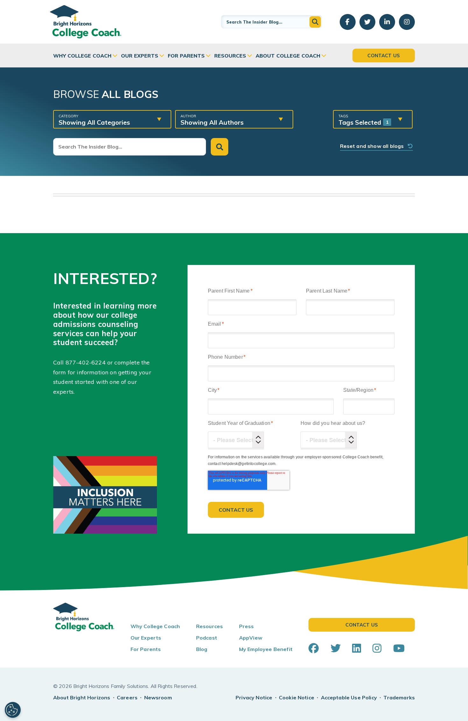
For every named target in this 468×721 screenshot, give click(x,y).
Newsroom (158, 697)
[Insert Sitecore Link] (106, 362)
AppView (250, 637)
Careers (127, 697)
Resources (230, 55)
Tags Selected (363, 120)
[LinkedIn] (356, 648)
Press (246, 626)
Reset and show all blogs (374, 146)
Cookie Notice (296, 697)
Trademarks (399, 697)
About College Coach (288, 55)
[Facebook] (313, 648)
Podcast (206, 637)
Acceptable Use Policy (349, 697)
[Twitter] (335, 648)
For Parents (186, 55)
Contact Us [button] (383, 55)
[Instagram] (376, 648)
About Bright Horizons (81, 697)
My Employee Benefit (266, 649)
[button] (315, 22)
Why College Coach (82, 55)
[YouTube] (399, 648)
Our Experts (139, 55)
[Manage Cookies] (13, 710)
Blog (202, 649)
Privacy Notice (254, 697)
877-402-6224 (86, 362)
